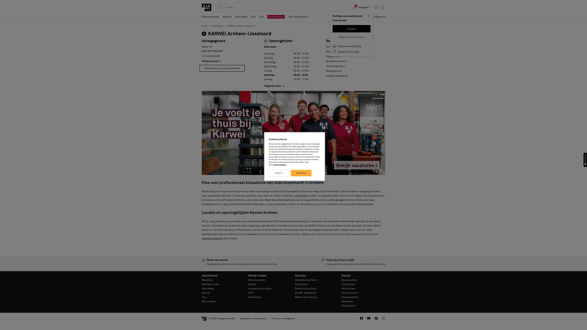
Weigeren (279, 173)
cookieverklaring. (279, 165)
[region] (294, 156)
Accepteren (301, 173)
